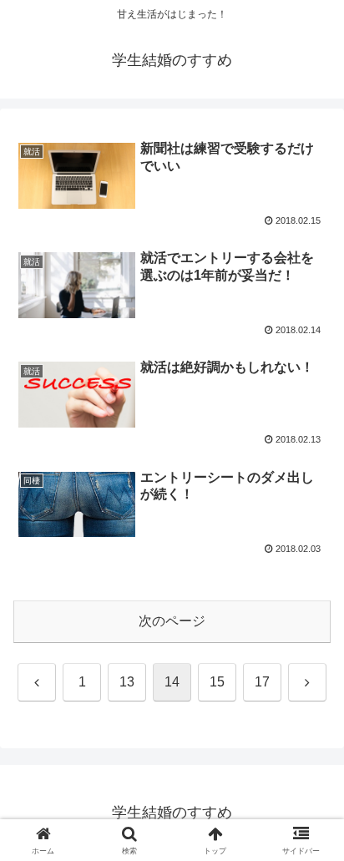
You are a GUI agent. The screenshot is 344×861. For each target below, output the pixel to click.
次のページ (172, 621)
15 (217, 682)
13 (126, 682)
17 (262, 682)
